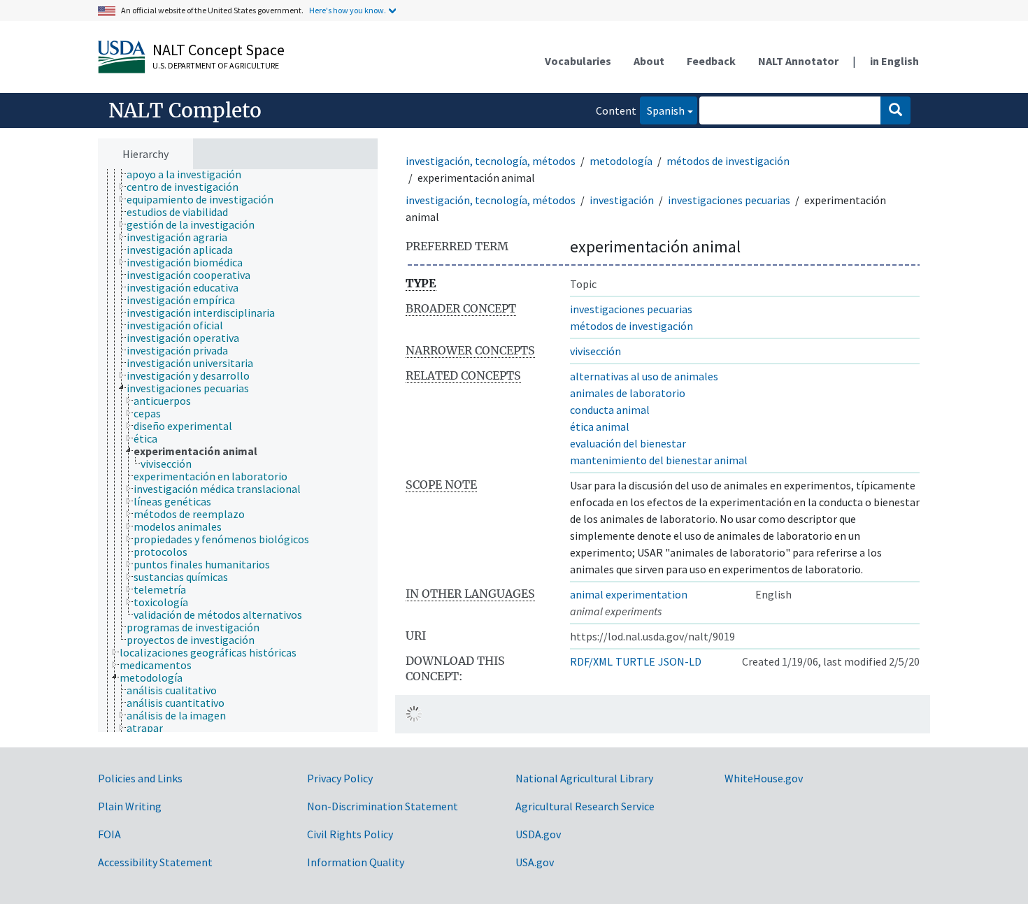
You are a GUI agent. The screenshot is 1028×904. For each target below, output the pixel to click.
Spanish (662, 110)
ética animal (599, 426)
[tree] (238, 451)
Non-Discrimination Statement (382, 806)
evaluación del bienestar (628, 443)
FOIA (109, 834)
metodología (621, 161)
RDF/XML (591, 661)
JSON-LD (679, 661)
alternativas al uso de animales (644, 376)
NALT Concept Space (218, 49)
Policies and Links (140, 778)
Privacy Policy (340, 778)
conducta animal (610, 410)
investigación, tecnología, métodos (491, 161)
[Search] (895, 110)
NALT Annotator (798, 61)
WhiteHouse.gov (763, 778)
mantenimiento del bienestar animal (659, 460)
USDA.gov (538, 834)
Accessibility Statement (155, 862)
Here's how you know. (347, 10)
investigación (622, 200)
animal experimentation (628, 594)
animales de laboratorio (627, 393)
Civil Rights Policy (350, 834)
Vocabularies (578, 61)
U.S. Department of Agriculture (215, 65)
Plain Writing (130, 806)
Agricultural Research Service (585, 806)
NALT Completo (185, 110)
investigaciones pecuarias (729, 200)
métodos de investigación (728, 161)
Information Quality (355, 862)
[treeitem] (190, 174)
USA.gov (534, 862)
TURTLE (635, 661)
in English (894, 61)
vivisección (595, 351)
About (649, 61)
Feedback (711, 61)
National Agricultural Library (584, 778)
